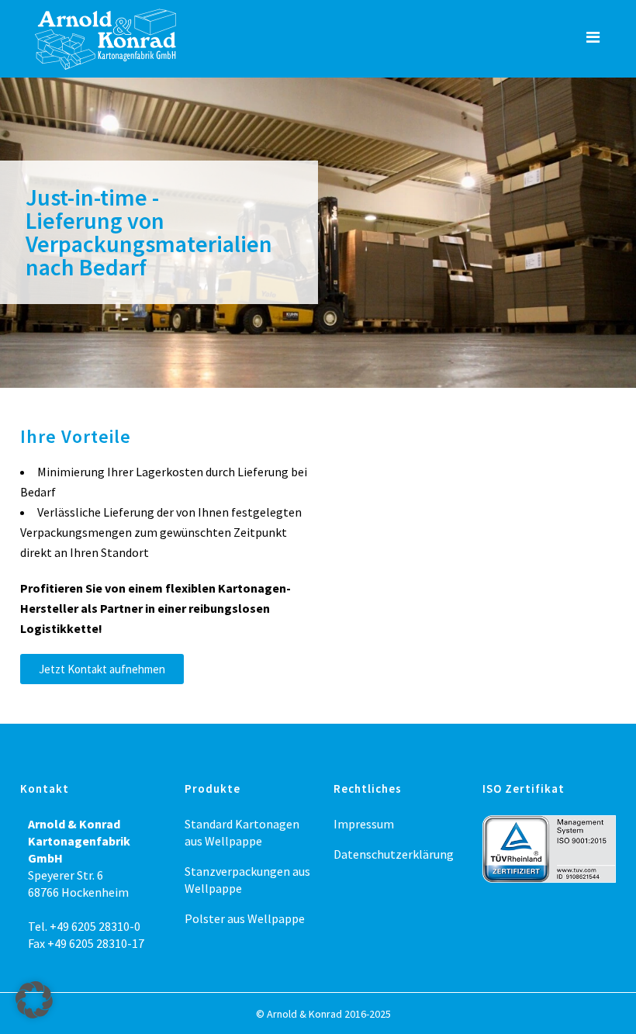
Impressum (364, 824)
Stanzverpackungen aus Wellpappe (247, 879)
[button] (34, 1000)
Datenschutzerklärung (394, 854)
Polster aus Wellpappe (245, 918)
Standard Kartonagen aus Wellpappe (242, 832)
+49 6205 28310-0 (95, 926)
